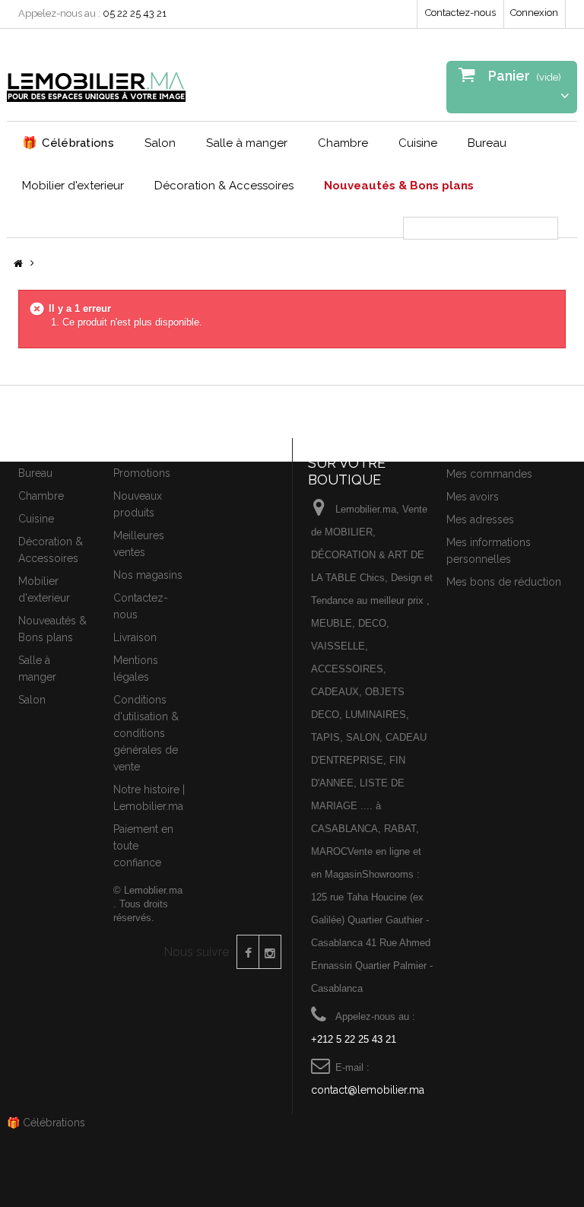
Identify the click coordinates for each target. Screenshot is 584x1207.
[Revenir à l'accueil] (18, 264)
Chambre (343, 143)
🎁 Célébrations (46, 1122)
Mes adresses (480, 519)
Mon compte (482, 447)
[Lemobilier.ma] (96, 80)
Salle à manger (246, 143)
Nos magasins (147, 575)
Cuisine (417, 143)
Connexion (534, 12)
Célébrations (68, 142)
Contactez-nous (460, 12)
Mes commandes (489, 474)
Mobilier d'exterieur (73, 185)
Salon (160, 143)
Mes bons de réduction (503, 582)
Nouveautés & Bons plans (399, 185)
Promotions (141, 473)
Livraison (135, 637)
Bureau (487, 143)
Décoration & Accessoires (224, 185)
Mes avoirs (472, 497)
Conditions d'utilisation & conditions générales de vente (146, 733)
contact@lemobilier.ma (367, 1090)
